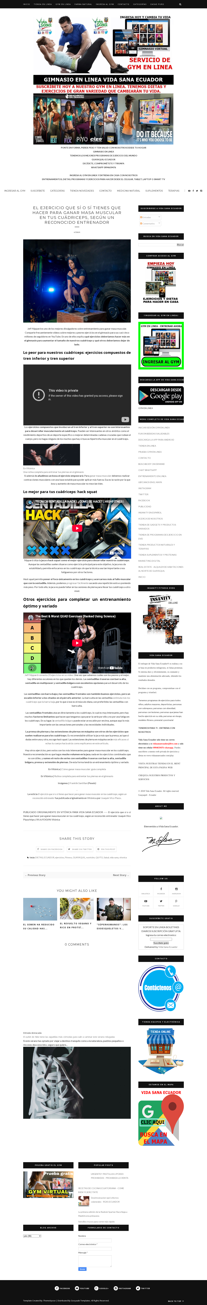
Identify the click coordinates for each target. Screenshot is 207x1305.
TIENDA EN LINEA (43, 4)
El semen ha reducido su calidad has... (39, 926)
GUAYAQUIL (79, 857)
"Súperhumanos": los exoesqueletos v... (112, 926)
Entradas (146, 217)
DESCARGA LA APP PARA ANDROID (156, 439)
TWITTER (143, 494)
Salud (106, 857)
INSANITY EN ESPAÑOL (150, 512)
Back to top (175, 1301)
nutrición (90, 857)
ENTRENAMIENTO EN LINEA (152, 476)
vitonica (123, 857)
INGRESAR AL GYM (14, 190)
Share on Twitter (82, 849)
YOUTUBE (145, 906)
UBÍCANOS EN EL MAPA (150, 482)
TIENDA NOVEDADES (82, 190)
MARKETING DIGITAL (149, 561)
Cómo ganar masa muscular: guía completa (84, 769)
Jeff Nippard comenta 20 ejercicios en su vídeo (49, 675)
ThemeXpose (49, 1300)
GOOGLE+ (176, 906)
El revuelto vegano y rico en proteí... (76, 925)
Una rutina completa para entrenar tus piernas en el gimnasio (53, 472)
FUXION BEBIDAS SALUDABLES (153, 433)
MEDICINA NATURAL (128, 190)
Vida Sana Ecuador (168, 946)
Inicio (26, 4)
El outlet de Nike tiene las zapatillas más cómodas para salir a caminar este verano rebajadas (69, 1036)
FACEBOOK (144, 500)
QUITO (99, 857)
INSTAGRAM (144, 488)
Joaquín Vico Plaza (111, 797)
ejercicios (59, 857)
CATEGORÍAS (140, 4)
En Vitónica (29, 468)
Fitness (68, 857)
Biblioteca (146, 894)
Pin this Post (108, 849)
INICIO (141, 577)
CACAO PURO (157, 4)
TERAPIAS (173, 190)
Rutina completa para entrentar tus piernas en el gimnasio (83, 776)
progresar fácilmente (77, 583)
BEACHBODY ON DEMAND (151, 464)
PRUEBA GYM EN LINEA (150, 452)
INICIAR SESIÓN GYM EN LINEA (154, 427)
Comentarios (148, 223)
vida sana (114, 857)
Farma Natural (83, 4)
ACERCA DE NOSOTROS (150, 518)
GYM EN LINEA (63, 4)
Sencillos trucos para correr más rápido (96, 1221)
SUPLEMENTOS (154, 190)
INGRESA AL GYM (105, 4)
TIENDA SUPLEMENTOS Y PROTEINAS (157, 554)
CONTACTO (123, 4)
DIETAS (39, 857)
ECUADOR (49, 857)
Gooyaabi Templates (80, 1300)
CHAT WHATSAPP (147, 470)
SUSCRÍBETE (38, 190)
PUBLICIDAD (144, 506)
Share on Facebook (52, 849)
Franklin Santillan (78, 783)
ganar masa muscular (100, 475)
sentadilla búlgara (64, 720)
